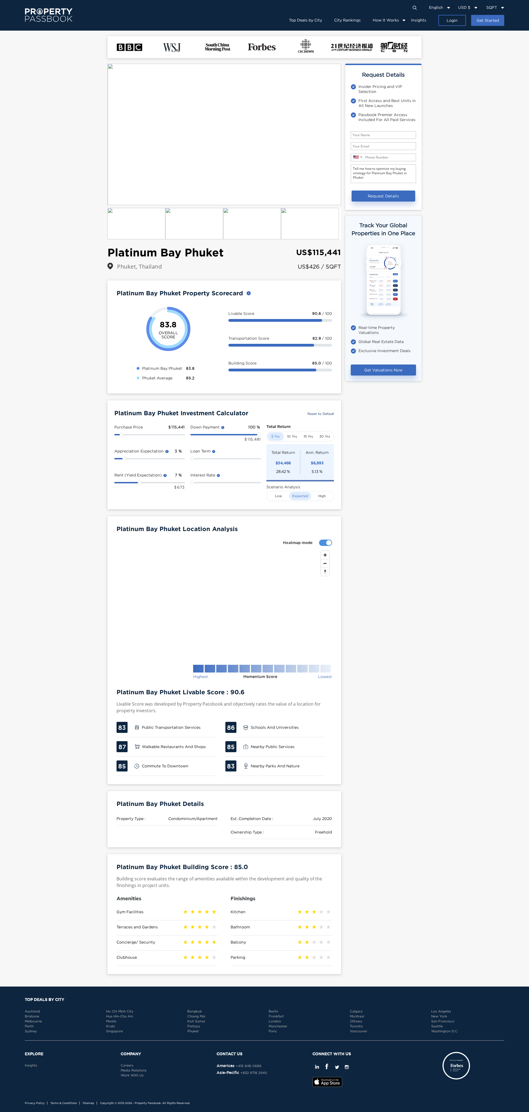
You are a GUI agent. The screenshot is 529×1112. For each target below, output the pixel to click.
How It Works (386, 20)
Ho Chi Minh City (119, 1011)
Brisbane (32, 1016)
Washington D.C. (444, 1031)
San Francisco (442, 1021)
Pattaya (193, 1026)
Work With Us (132, 1075)
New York (439, 1016)
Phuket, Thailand (139, 266)
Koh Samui (196, 1021)
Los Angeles (441, 1011)
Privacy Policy (35, 1103)
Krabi (110, 1026)
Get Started (488, 20)
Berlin (273, 1011)
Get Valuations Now (383, 370)
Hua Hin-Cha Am (119, 1016)
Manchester (278, 1026)
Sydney (31, 1031)
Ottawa (356, 1021)
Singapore (114, 1031)
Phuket (193, 1031)
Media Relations (134, 1070)
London (275, 1021)
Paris (273, 1031)
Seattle (437, 1026)
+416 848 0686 (248, 1066)
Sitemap (88, 1103)
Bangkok (194, 1011)
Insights (418, 20)
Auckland (32, 1011)
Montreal (357, 1016)
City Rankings (347, 20)
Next (349, 134)
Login (452, 20)
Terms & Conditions (63, 1103)
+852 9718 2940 (254, 1073)
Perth (29, 1026)
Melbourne (33, 1021)
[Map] (224, 603)
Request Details (383, 196)
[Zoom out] (325, 563)
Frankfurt (276, 1016)
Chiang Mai (196, 1016)
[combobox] (357, 157)
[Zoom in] (325, 555)
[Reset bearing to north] (325, 571)
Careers (127, 1065)
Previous (99, 134)
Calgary (356, 1011)
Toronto (356, 1026)
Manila (111, 1021)
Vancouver (358, 1031)
